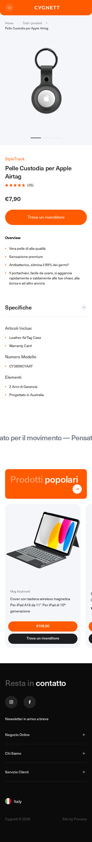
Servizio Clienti (17, 772)
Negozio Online (17, 734)
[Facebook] (30, 702)
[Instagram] (11, 702)
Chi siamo (13, 753)
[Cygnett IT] (47, 7)
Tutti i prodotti (32, 23)
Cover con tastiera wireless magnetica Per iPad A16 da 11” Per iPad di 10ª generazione (40, 605)
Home (9, 23)
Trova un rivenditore (43, 639)
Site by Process (74, 819)
